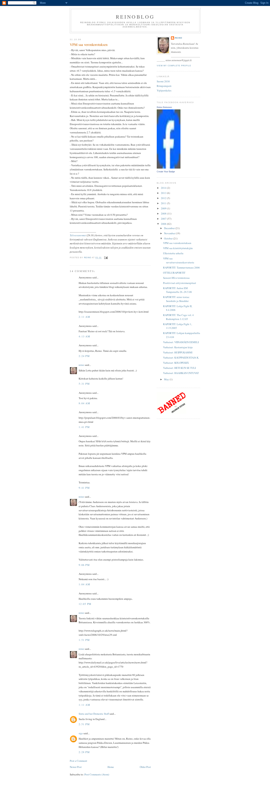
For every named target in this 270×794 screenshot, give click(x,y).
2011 (164, 203)
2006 (164, 224)
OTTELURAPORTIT (174, 272)
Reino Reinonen (164, 107)
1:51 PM (84, 640)
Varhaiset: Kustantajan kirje (178, 347)
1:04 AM (84, 584)
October (168, 238)
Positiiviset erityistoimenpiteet (179, 283)
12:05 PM (85, 604)
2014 (164, 188)
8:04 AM (84, 403)
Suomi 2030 (163, 81)
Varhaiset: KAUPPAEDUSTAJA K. (181, 357)
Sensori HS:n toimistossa (176, 278)
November (170, 233)
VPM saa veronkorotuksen (177, 243)
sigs (81, 733)
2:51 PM (84, 724)
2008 (164, 213)
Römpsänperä (164, 86)
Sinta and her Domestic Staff (94, 713)
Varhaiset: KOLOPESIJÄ (176, 362)
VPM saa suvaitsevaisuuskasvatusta (178, 260)
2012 (164, 198)
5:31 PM (84, 383)
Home (111, 767)
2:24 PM (84, 356)
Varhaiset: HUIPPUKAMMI (177, 352)
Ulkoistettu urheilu (173, 253)
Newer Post (76, 767)
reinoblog (135, 16)
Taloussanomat (78, 235)
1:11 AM (84, 705)
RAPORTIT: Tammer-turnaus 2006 (181, 267)
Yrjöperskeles (164, 90)
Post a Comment (78, 761)
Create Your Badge (166, 171)
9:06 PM (84, 565)
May (167, 379)
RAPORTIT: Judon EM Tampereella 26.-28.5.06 (177, 290)
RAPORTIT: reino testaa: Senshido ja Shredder (176, 299)
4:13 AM (84, 336)
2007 (164, 218)
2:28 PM (84, 752)
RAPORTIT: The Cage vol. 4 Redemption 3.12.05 (178, 317)
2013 (164, 193)
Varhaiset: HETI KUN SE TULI (179, 368)
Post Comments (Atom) (96, 774)
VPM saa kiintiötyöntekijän (178, 248)
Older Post (145, 767)
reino (81, 365)
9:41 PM (84, 487)
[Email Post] (105, 258)
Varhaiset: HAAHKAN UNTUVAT (181, 373)
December (169, 228)
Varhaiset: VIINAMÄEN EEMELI (181, 342)
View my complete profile (174, 66)
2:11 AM (84, 317)
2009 (164, 208)
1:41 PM (84, 427)
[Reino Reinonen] (168, 167)
